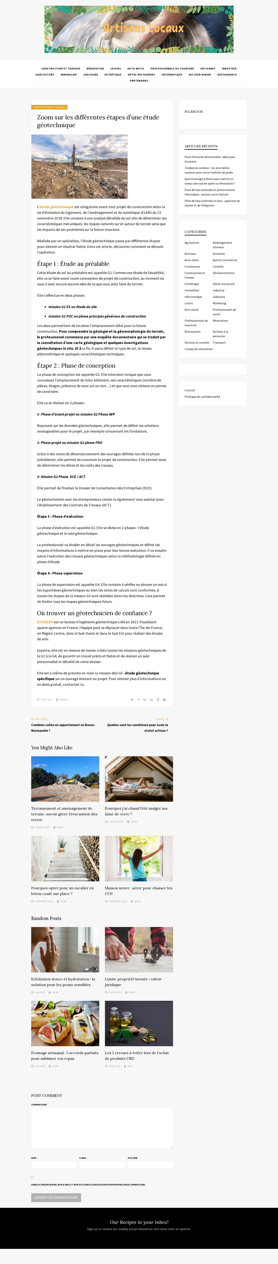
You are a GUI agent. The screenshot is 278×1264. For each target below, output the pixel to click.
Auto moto (135, 68)
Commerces (192, 266)
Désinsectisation (224, 273)
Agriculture (45, 74)
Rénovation (95, 68)
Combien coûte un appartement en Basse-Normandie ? (63, 728)
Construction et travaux (60, 68)
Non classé (192, 309)
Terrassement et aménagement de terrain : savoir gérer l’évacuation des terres (64, 814)
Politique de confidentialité (202, 397)
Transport (219, 342)
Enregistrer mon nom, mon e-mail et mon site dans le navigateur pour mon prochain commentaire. (88, 1184)
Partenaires (139, 80)
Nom (34, 1158)
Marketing (219, 303)
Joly (130, 1066)
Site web (133, 1158)
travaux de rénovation (199, 349)
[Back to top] (274, 1260)
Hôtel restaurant (141, 74)
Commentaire (39, 1104)
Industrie (229, 68)
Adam (60, 827)
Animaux (190, 253)
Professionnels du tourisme (172, 68)
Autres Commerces (225, 260)
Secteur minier (200, 74)
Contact (190, 390)
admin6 (63, 699)
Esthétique (113, 74)
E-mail (83, 1158)
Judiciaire (90, 74)
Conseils (218, 266)
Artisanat (208, 68)
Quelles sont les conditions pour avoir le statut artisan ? (137, 728)
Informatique (172, 74)
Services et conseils (197, 342)
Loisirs (115, 68)
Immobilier (69, 74)
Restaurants (227, 74)
